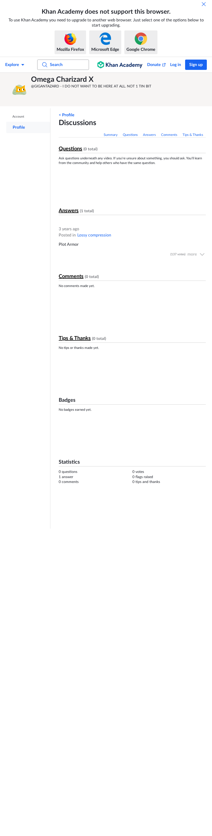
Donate (154, 65)
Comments (169, 135)
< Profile (66, 115)
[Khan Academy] (119, 64)
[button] (19, 89)
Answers (149, 135)
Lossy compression (94, 235)
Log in (175, 65)
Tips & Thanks (193, 135)
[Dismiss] (204, 4)
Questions (130, 135)
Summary (111, 135)
